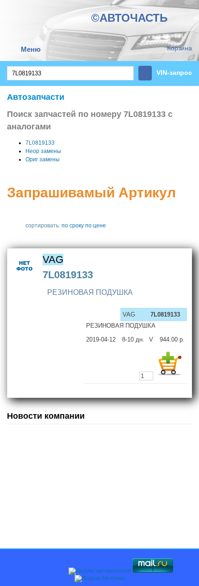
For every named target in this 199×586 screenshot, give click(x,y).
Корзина (179, 48)
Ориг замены (42, 159)
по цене (95, 225)
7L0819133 (40, 143)
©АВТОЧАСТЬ (129, 18)
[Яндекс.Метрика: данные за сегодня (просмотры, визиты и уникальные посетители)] (100, 578)
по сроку (73, 225)
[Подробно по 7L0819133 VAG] (24, 277)
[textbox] (70, 73)
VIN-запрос (174, 72)
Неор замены (43, 151)
